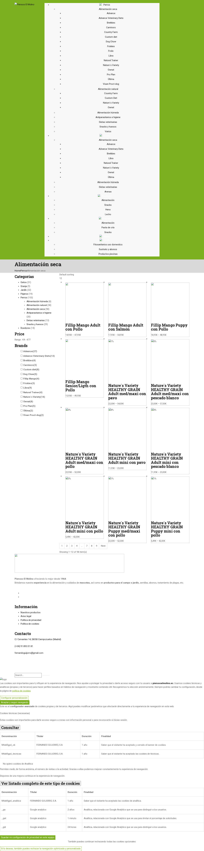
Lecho (108, 214)
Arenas (108, 191)
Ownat (111, 69)
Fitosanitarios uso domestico (107, 244)
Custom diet (111, 37)
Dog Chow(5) (30, 374)
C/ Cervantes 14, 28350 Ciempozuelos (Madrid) (38, 639)
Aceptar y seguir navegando (14, 702)
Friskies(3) (29, 383)
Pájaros (24, 293)
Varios (108, 131)
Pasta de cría (108, 227)
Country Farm (111, 32)
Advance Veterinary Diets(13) (39, 356)
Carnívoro (111, 27)
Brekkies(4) (29, 360)
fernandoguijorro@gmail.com (29, 653)
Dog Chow (111, 41)
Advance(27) (30, 351)
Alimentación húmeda (108, 112)
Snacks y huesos (108, 126)
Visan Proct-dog (111, 84)
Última (111, 79)
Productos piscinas (108, 254)
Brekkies (111, 22)
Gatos (24, 282)
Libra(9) (27, 387)
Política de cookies (30, 623)
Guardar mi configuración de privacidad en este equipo (27, 837)
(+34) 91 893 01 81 (24, 646)
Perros (24, 270)
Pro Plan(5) (29, 406)
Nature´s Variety (111, 65)
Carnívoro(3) (30, 365)
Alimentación (108, 200)
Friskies (111, 46)
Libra (111, 55)
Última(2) (28, 410)
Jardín (24, 290)
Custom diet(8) (31, 369)
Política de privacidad (31, 620)
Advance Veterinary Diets (111, 18)
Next (103, 545)
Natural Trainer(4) (32, 392)
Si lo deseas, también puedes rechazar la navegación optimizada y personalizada (40, 848)
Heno (108, 209)
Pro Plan (111, 74)
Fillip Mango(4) (31, 378)
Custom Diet (111, 98)
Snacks (108, 205)
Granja (24, 286)
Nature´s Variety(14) (34, 397)
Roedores (25, 328)
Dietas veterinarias (108, 122)
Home (18, 270)
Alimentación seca (108, 9)
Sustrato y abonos (108, 249)
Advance (111, 13)
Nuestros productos (30, 612)
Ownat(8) (28, 401)
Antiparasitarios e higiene (108, 117)
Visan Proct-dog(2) (33, 415)
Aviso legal (26, 616)
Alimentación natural (108, 89)
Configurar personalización (14, 698)
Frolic (111, 51)
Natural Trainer (111, 60)
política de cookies (21, 691)
